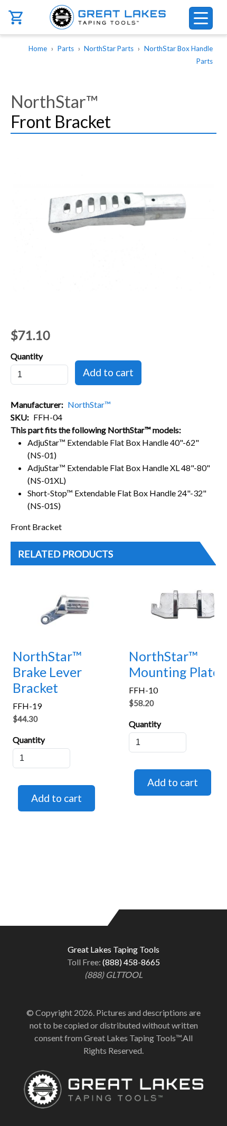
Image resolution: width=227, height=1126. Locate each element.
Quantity (27, 356)
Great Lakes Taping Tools (114, 17)
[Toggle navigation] (201, 18)
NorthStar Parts (109, 48)
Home (38, 48)
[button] (113, 220)
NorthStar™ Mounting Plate (174, 664)
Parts (66, 48)
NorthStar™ (89, 404)
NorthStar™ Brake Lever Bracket (47, 672)
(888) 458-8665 (131, 962)
